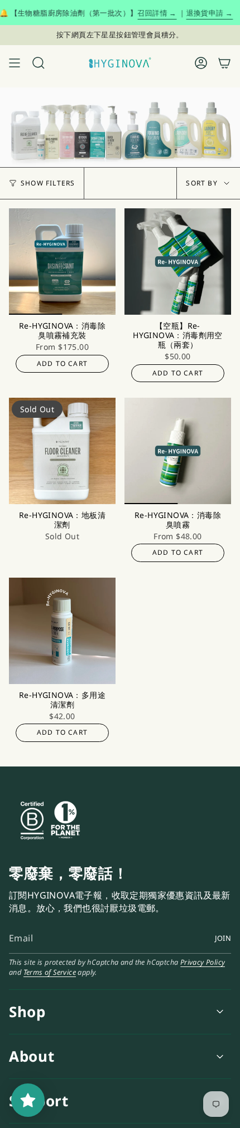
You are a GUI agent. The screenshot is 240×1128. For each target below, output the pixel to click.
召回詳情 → (145, 13)
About (31, 1056)
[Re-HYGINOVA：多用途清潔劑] (62, 631)
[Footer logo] (92, 820)
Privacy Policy (202, 962)
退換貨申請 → (197, 13)
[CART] (224, 63)
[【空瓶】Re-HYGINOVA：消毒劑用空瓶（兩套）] (177, 261)
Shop (27, 1012)
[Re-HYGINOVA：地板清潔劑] (62, 451)
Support (39, 1101)
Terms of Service (49, 972)
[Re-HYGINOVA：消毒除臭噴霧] (177, 451)
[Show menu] (14, 63)
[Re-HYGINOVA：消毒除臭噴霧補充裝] (62, 261)
